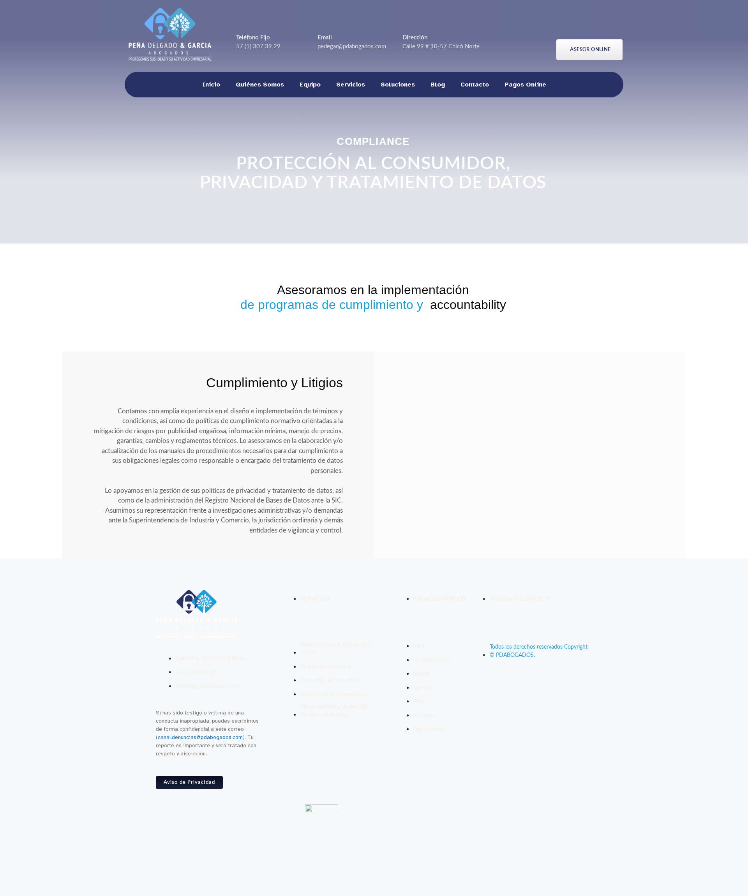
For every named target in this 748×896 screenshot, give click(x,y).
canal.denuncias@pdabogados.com (200, 737)
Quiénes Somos (260, 84)
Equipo (310, 84)
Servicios (350, 84)
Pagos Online (525, 84)
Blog (437, 84)
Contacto (474, 84)
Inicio (211, 84)
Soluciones (398, 84)
